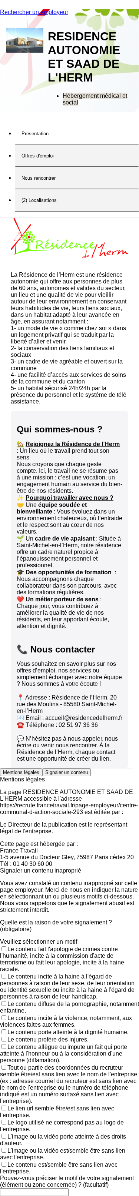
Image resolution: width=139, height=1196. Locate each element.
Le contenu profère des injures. (48, 1039)
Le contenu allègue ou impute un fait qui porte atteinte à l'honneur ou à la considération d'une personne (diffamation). (63, 1053)
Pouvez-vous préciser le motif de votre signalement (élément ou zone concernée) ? (67, 1181)
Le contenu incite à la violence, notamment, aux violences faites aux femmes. (66, 1021)
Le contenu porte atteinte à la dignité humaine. (68, 1032)
